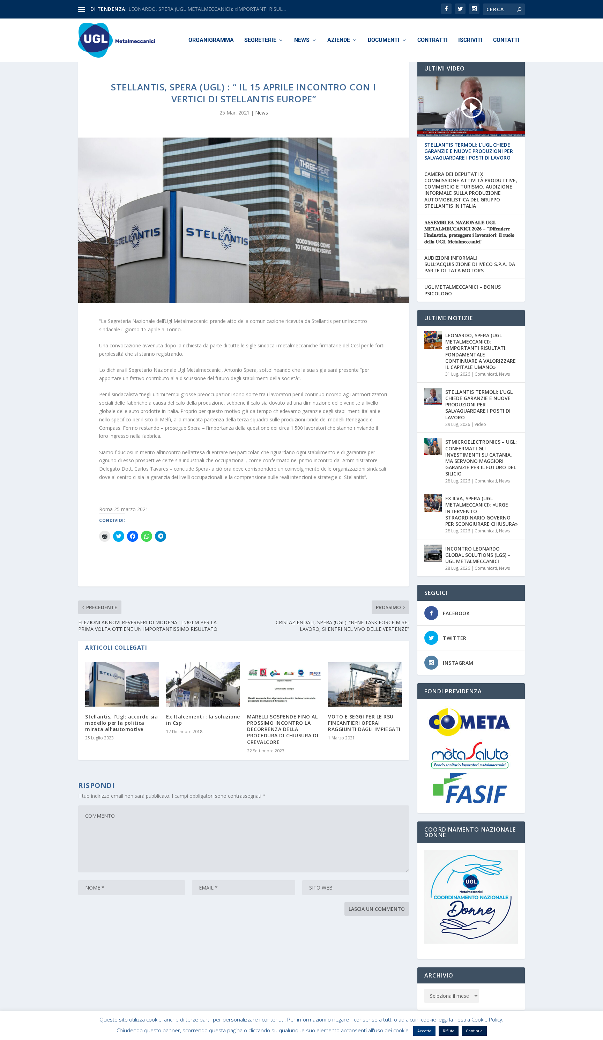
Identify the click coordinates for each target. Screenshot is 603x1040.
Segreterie (260, 40)
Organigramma (211, 40)
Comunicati (486, 374)
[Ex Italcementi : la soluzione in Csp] (203, 684)
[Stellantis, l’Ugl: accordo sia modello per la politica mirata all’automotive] (122, 684)
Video (480, 424)
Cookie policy (429, 1031)
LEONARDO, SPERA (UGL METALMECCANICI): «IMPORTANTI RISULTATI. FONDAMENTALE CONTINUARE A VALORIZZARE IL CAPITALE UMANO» (480, 351)
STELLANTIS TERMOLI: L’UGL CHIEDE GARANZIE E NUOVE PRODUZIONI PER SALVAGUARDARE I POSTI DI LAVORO (468, 151)
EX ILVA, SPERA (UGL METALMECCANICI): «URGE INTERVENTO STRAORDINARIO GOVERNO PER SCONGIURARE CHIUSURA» (481, 511)
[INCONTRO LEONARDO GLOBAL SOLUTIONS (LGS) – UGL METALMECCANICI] (433, 553)
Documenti (384, 40)
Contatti (506, 40)
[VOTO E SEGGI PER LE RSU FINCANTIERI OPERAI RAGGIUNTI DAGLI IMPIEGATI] (365, 684)
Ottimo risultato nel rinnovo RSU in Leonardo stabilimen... (193, 9)
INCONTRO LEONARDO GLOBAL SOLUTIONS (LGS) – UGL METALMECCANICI (478, 555)
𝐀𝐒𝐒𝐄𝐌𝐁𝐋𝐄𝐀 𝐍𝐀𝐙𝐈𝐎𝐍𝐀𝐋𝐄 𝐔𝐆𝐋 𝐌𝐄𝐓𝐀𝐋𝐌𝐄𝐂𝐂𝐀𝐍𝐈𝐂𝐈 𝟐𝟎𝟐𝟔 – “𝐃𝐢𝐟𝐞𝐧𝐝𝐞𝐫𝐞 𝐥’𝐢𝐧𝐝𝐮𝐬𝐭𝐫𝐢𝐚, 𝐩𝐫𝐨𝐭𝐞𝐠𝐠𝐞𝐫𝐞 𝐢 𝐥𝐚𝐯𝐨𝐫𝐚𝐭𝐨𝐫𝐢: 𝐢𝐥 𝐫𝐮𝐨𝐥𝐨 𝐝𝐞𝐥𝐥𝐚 (469, 232)
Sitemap (458, 1031)
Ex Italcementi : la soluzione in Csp (203, 719)
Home (374, 1031)
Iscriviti (470, 40)
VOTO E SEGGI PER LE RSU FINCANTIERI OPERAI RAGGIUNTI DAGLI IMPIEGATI (364, 722)
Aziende (338, 40)
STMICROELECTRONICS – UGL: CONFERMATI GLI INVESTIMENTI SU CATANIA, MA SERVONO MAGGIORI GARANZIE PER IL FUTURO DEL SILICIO (481, 457)
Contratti (432, 40)
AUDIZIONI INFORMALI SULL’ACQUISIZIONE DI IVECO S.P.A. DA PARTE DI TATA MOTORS (469, 264)
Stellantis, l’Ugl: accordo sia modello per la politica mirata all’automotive (121, 722)
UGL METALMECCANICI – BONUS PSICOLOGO (462, 290)
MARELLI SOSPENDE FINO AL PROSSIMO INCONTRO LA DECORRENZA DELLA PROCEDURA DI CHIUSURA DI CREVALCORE (282, 729)
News (302, 40)
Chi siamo (397, 1031)
